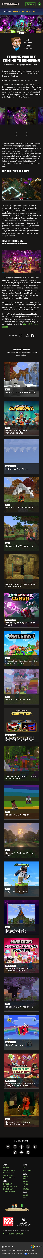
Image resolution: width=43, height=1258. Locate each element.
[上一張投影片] (16, 134)
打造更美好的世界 (8, 1189)
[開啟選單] (39, 4)
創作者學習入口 (7, 1184)
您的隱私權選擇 (32, 1253)
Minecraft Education (9, 1178)
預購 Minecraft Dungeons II (25, 12)
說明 (24, 1179)
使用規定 (27, 1251)
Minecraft (6, 1168)
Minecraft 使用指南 (8, 1234)
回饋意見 (25, 1181)
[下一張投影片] (26, 134)
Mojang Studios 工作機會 (10, 1186)
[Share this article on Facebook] (32, 335)
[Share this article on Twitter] (20, 335)
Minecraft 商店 (27, 1170)
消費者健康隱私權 (18, 1251)
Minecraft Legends (8, 1175)
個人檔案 (25, 1195)
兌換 (24, 1198)
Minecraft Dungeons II (9, 1170)
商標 (33, 1251)
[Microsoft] (36, 1246)
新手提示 (25, 1176)
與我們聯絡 (26, 1189)
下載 (24, 1186)
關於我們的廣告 (6, 1253)
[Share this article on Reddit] (27, 335)
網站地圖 (25, 1184)
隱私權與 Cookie (6, 1251)
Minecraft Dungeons (9, 1173)
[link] (8, 1146)
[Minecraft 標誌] (10, 4)
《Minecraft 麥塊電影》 (10, 1191)
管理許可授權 (19, 1234)
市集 (24, 1168)
